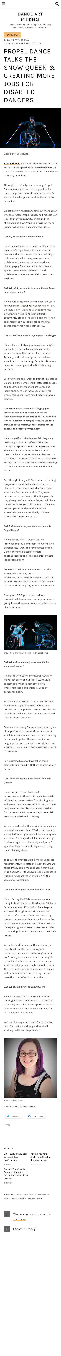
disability (10, 1194)
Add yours (19, 1219)
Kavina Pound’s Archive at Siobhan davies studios (40, 1156)
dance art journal (30, 17)
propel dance (35, 1198)
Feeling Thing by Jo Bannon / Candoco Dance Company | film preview (16, 1174)
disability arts (25, 1194)
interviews (12, 35)
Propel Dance (12, 163)
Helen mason (19, 1198)
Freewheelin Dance (30, 305)
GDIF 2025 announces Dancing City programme (16, 1156)
